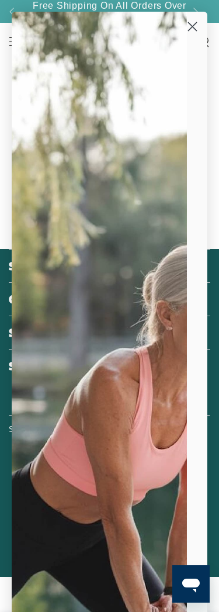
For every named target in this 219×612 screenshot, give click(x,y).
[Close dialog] (192, 26)
